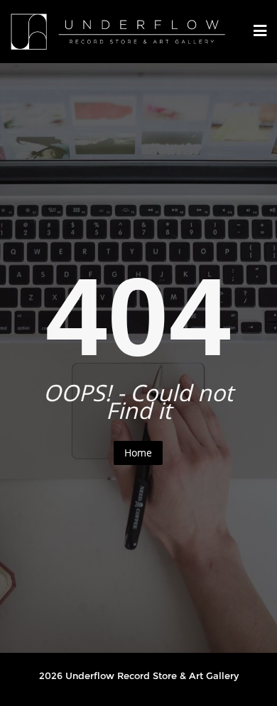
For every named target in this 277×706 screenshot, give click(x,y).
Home (138, 452)
